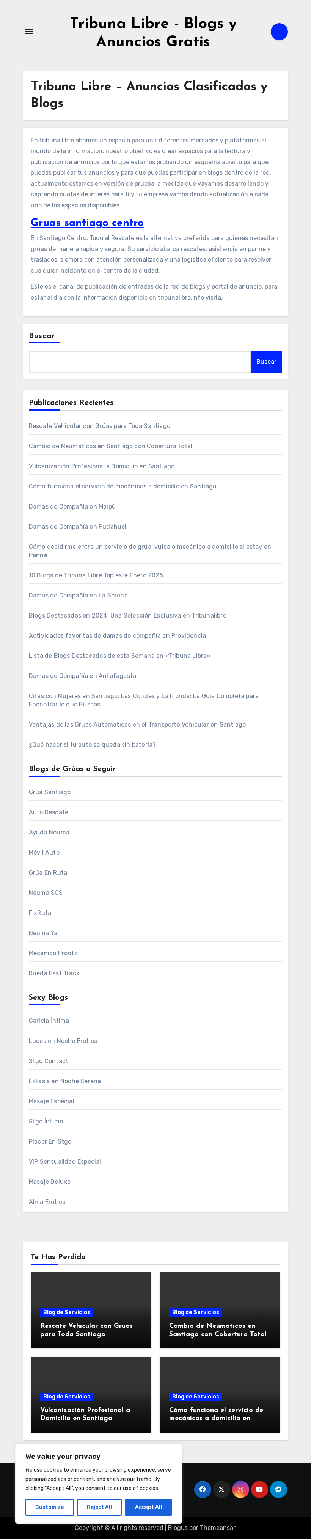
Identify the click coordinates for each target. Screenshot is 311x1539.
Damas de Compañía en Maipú (72, 506)
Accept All (148, 1507)
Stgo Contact (48, 1061)
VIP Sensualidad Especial (65, 1161)
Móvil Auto (44, 852)
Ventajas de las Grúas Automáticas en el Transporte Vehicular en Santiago (137, 724)
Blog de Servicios (66, 1312)
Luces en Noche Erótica (63, 1040)
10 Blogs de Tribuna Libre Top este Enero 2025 (96, 575)
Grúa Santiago (50, 792)
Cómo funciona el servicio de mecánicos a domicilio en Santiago (122, 486)
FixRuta (40, 912)
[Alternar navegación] (29, 31)
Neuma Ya (43, 933)
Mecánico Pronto (53, 953)
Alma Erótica (47, 1202)
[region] (98, 1484)
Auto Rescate (48, 812)
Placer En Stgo (50, 1141)
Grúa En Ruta (48, 872)
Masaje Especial (51, 1101)
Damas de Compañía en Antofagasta (82, 675)
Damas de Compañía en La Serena (78, 595)
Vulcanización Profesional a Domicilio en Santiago (102, 466)
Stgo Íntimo (46, 1121)
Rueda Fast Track (54, 973)
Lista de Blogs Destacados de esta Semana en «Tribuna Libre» (120, 655)
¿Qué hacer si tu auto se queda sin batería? (92, 744)
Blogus (178, 1527)
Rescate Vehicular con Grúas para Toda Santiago (99, 426)
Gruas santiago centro (87, 223)
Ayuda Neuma (49, 832)
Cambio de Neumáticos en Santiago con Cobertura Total (110, 446)
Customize (49, 1507)
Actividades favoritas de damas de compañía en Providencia (117, 635)
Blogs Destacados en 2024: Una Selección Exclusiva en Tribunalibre (127, 615)
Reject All (99, 1507)
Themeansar (217, 1527)
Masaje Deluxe (50, 1181)
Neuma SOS (46, 892)
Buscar (42, 336)
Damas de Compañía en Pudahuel (78, 526)
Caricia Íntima (49, 1020)
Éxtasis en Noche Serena (65, 1081)
